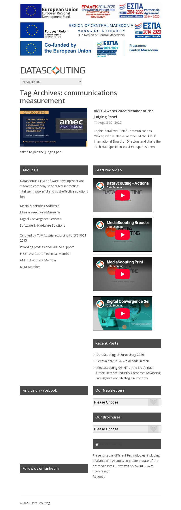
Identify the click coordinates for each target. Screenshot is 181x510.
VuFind (57, 247)
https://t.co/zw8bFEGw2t (135, 466)
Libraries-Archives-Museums (40, 212)
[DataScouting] (53, 70)
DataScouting (29, 181)
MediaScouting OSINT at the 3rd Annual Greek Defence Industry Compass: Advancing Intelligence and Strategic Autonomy (128, 372)
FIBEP (24, 253)
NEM (23, 267)
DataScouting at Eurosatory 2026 (120, 354)
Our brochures (103, 428)
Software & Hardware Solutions (42, 225)
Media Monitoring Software (39, 206)
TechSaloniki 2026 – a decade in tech (122, 361)
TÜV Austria (45, 235)
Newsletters (101, 401)
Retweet (99, 476)
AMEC (24, 260)
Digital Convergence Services (40, 219)
